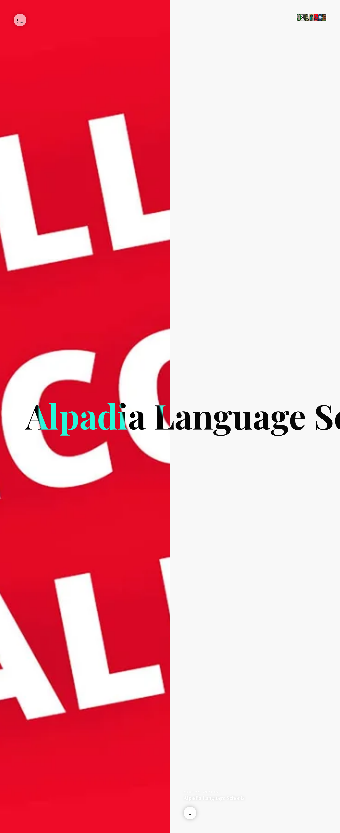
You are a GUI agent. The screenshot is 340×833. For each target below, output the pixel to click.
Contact (38, 28)
